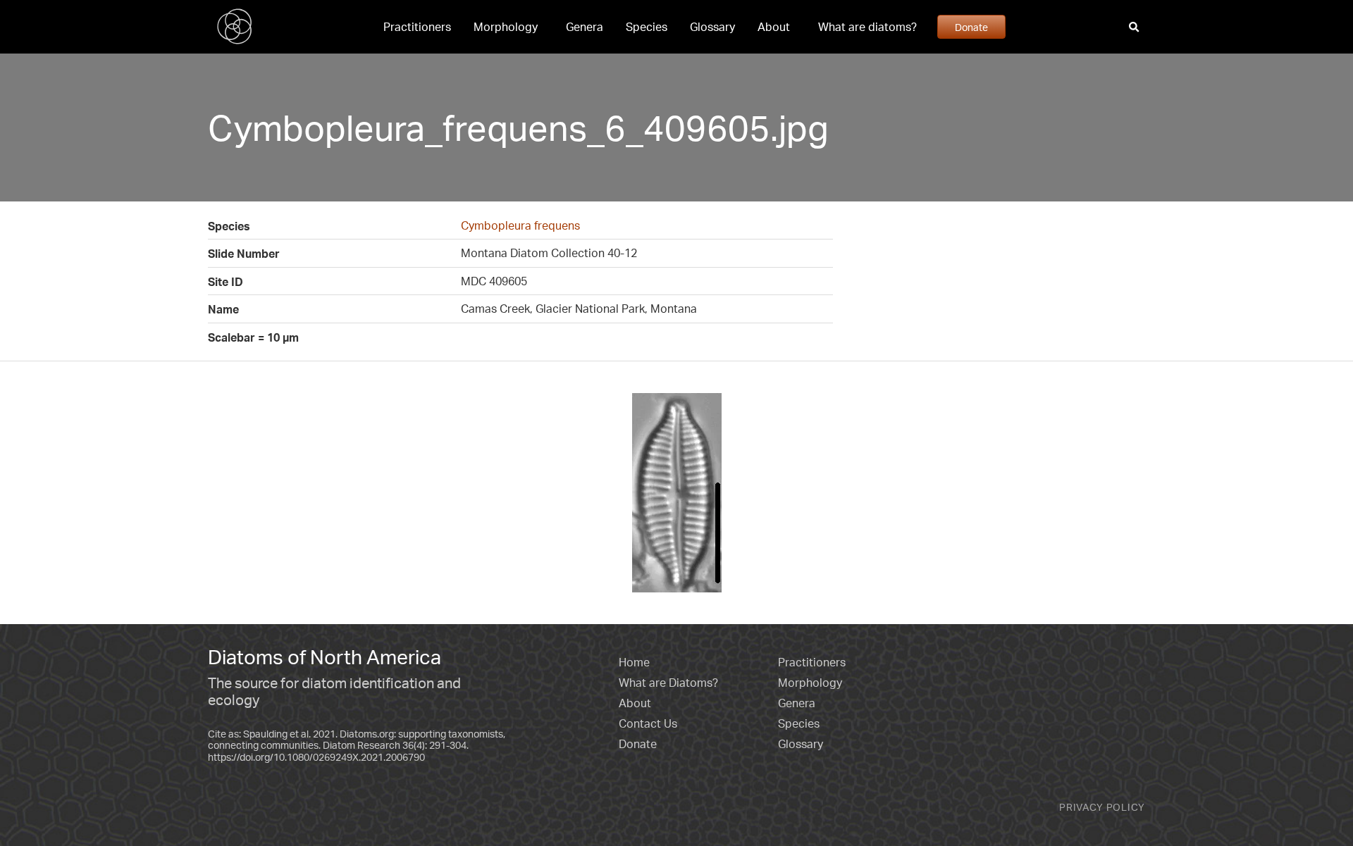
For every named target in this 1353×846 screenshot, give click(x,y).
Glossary (712, 27)
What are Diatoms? (668, 683)
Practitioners (417, 27)
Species (646, 27)
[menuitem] (417, 27)
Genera (584, 27)
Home (634, 662)
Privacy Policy (1102, 807)
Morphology (506, 27)
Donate (971, 26)
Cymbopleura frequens (520, 225)
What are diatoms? (867, 27)
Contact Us (648, 723)
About (774, 27)
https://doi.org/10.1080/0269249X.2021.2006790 (316, 757)
